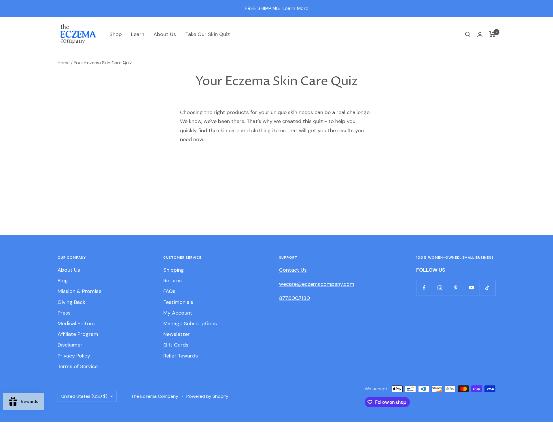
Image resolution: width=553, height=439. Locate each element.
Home (64, 63)
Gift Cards (175, 344)
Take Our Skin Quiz (207, 34)
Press (64, 312)
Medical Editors (76, 323)
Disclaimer (70, 344)
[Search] (467, 34)
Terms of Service (78, 366)
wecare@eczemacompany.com (316, 284)
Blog (63, 280)
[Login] (479, 34)
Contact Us (293, 269)
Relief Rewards (180, 355)
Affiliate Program (78, 334)
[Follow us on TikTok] (487, 288)
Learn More (295, 8)
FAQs (169, 291)
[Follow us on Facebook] (424, 288)
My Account (177, 312)
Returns (172, 280)
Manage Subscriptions (190, 323)
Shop (115, 34)
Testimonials (178, 302)
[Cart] (492, 34)
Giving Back (71, 302)
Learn (137, 34)
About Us (165, 34)
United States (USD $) (84, 396)
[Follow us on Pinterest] (456, 288)
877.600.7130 (294, 298)
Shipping (173, 269)
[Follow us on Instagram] (440, 288)
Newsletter (176, 334)
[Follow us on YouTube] (472, 288)
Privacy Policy (74, 355)
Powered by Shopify (207, 396)
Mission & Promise (79, 291)
